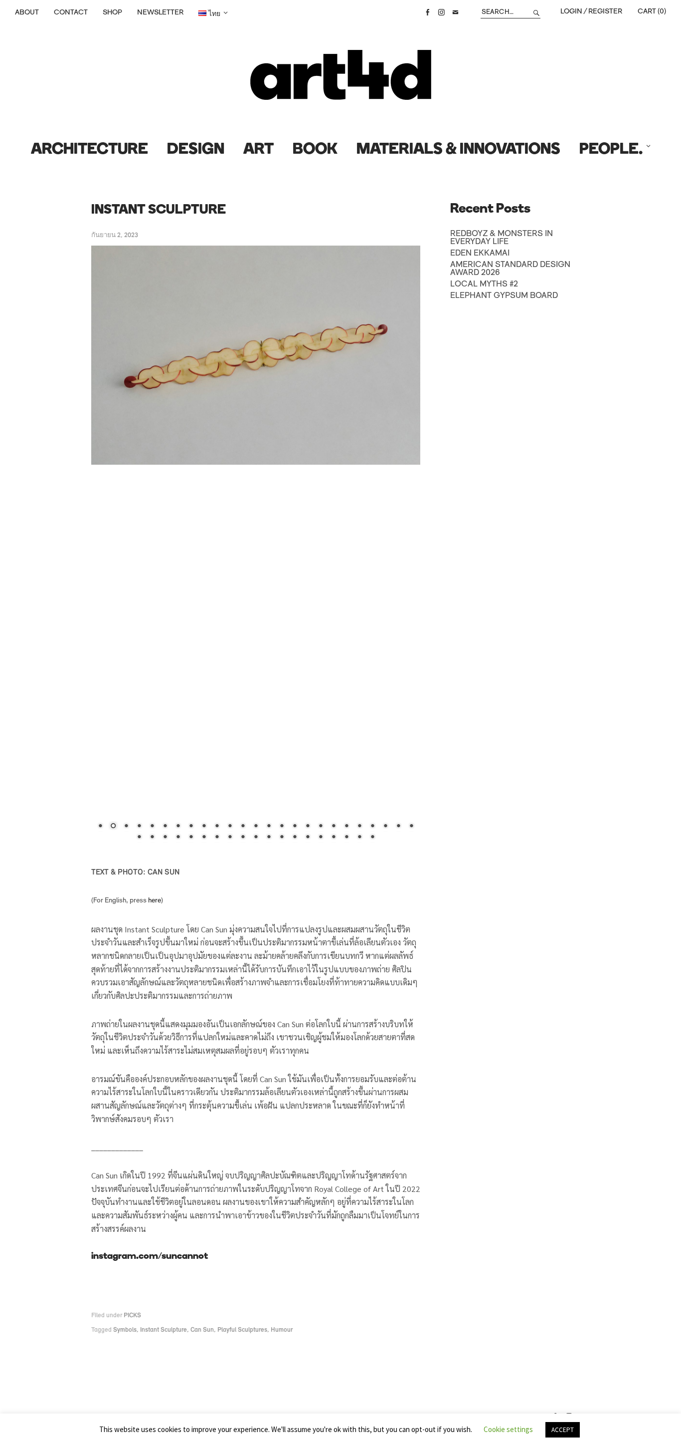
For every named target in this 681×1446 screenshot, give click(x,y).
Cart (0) (652, 11)
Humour (282, 1330)
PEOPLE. (611, 150)
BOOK (315, 150)
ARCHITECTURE (89, 150)
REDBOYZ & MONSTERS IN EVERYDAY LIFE (501, 238)
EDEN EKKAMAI (480, 254)
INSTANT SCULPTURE (158, 210)
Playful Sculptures (242, 1330)
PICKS (132, 1315)
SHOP (112, 12)
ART (258, 150)
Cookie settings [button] (508, 1429)
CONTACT (71, 12)
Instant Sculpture (163, 1330)
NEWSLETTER (160, 12)
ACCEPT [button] (562, 1430)
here (154, 900)
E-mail (455, 12)
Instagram (441, 12)
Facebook (427, 12)
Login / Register (591, 11)
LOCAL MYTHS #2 (484, 285)
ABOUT (27, 12)
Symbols (125, 1330)
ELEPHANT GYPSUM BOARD (504, 296)
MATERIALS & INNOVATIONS (458, 150)
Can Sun (202, 1330)
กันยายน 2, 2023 (114, 235)
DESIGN (195, 150)
